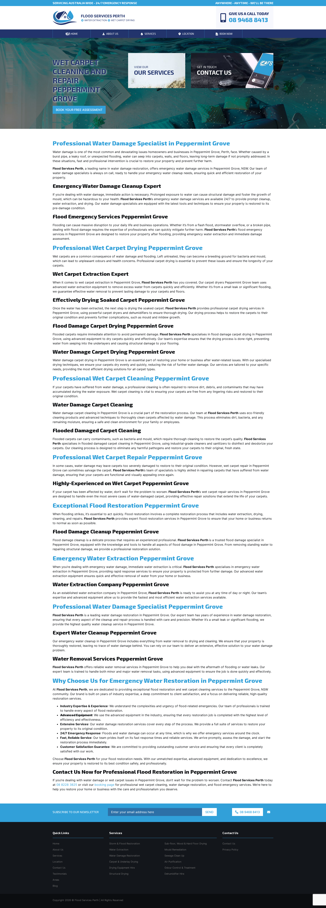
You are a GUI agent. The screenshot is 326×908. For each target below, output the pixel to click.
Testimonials (60, 873)
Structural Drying (118, 873)
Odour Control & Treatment (180, 867)
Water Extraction (118, 849)
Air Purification (173, 861)
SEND (209, 812)
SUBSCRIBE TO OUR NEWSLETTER (76, 812)
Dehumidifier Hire (174, 873)
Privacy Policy (230, 849)
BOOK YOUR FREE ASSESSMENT (79, 110)
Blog (55, 885)
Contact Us (59, 867)
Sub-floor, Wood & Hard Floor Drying (186, 843)
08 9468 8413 (249, 812)
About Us (58, 849)
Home (56, 843)
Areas (56, 879)
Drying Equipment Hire (122, 867)
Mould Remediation (175, 849)
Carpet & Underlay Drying (123, 861)
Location (57, 861)
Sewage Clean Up (174, 855)
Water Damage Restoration (124, 855)
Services (57, 855)
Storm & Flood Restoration (124, 843)
